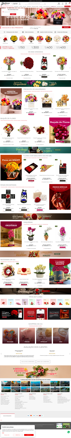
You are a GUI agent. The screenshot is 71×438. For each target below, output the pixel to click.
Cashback (58, 4)
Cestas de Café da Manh (62, 401)
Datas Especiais (46, 6)
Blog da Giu (45, 398)
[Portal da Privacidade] (59, 424)
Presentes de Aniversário (46, 53)
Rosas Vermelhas (24, 120)
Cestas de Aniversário (27, 91)
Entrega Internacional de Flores (63, 400)
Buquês (24, 6)
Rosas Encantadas (8, 185)
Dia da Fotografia (32, 398)
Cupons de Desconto (47, 401)
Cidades (40, 6)
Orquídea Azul (39, 224)
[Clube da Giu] (35, 377)
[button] (70, 17)
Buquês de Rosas (31, 43)
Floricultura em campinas (64, 385)
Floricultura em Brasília (54, 390)
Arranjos (29, 6)
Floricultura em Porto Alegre (54, 385)
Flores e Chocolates (24, 53)
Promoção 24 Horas (27, 157)
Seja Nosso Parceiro (47, 399)
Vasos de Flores (63, 248)
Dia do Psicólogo (32, 399)
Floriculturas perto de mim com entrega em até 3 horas (35, 379)
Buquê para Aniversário (36, 91)
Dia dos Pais (31, 396)
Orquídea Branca (27, 224)
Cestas (20, 6)
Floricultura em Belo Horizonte (64, 390)
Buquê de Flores (66, 43)
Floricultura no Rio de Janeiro (35, 385)
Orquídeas (57, 43)
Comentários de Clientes (47, 402)
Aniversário (39, 43)
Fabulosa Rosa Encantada (25, 211)
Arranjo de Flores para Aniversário (46, 91)
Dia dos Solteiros (32, 397)
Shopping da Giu (60, 6)
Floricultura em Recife (44, 385)
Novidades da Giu (7, 260)
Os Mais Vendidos (35, 52)
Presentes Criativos (40, 211)
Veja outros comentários (27, 361)
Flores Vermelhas (40, 144)
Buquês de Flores (8, 118)
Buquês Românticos (63, 115)
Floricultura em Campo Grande (44, 390)
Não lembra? (34, 28)
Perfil (63, 4)
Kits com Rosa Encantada (29, 186)
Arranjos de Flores (31, 53)
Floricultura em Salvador (25, 385)
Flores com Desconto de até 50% (37, 156)
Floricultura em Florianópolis (25, 390)
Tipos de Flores (35, 6)
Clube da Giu (53, 6)
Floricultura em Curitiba (34, 390)
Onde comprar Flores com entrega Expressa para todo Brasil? (64, 399)
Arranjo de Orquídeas (32, 248)
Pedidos (66, 4)
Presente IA (60, 396)
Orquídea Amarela (33, 224)
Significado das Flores (61, 397)
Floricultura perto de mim (62, 398)
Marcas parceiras (46, 400)
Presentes (16, 6)
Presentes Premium (24, 285)
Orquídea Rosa (45, 224)
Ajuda (20, 4)
